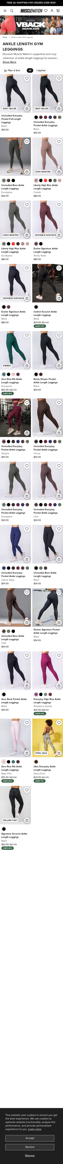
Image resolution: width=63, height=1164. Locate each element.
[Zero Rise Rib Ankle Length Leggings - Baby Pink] (13, 374)
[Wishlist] (46, 11)
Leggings (41, 70)
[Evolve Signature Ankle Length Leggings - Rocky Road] (36, 244)
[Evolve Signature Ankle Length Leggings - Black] (41, 244)
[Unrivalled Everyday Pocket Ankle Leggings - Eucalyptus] (59, 117)
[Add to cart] (27, 108)
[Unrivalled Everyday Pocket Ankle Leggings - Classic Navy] (50, 117)
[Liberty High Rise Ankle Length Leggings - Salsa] (45, 180)
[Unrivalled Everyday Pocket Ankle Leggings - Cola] (55, 117)
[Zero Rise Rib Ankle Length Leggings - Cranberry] (18, 374)
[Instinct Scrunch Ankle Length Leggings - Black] (36, 307)
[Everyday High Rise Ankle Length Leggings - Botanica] (45, 694)
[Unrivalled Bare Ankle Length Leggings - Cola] (8, 180)
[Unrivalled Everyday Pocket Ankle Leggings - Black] (36, 117)
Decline (29, 1147)
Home (5, 37)
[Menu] (5, 11)
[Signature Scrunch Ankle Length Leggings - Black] (4, 829)
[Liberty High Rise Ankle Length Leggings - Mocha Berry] (59, 180)
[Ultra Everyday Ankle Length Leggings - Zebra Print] (36, 762)
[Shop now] (31, 25)
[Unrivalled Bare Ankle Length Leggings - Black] (13, 180)
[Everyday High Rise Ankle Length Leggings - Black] (41, 694)
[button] (58, 11)
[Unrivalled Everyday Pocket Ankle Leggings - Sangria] (45, 117)
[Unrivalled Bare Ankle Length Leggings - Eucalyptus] (4, 180)
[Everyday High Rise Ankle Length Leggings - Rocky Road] (50, 694)
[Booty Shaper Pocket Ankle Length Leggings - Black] (36, 374)
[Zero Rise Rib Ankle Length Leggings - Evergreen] (4, 374)
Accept (30, 1138)
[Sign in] (52, 11)
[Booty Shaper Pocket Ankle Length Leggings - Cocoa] (41, 374)
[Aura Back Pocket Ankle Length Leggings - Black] (4, 694)
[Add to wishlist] (27, 78)
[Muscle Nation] (31, 11)
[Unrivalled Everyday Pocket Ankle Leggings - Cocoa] (41, 117)
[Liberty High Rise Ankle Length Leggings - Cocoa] (50, 180)
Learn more (34, 1129)
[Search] (12, 11)
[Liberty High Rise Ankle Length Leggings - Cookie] (36, 180)
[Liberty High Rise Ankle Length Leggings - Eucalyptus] (55, 180)
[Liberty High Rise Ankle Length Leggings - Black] (41, 180)
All (30, 70)
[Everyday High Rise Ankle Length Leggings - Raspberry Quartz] (36, 694)
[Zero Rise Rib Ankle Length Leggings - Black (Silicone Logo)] (8, 374)
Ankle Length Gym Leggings (22, 37)
